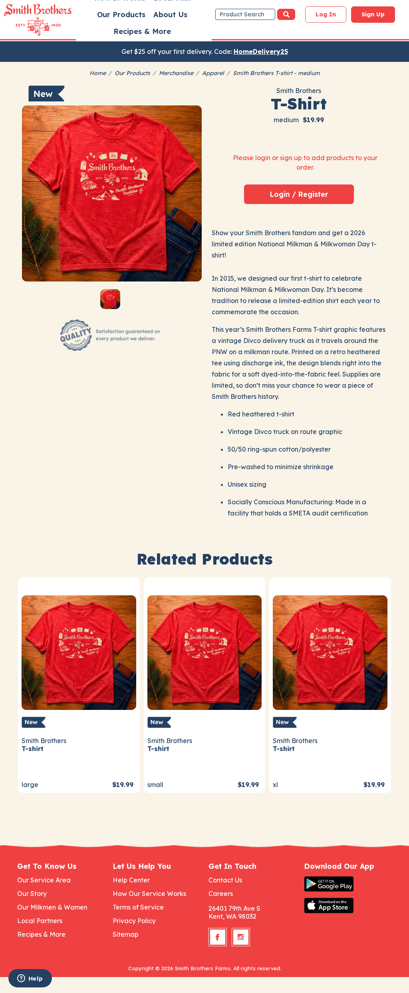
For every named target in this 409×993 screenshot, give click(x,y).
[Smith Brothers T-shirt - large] (79, 652)
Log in (326, 14)
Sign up (373, 14)
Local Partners (39, 921)
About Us (170, 14)
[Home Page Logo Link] (27, 20)
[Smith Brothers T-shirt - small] (204, 652)
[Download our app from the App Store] (348, 905)
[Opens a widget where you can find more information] (30, 979)
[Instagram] (240, 937)
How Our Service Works (149, 894)
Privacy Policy (134, 921)
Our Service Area (44, 880)
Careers (220, 894)
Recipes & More (142, 31)
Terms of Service (138, 907)
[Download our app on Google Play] (348, 884)
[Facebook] (217, 937)
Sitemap (126, 934)
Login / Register (299, 194)
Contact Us (225, 880)
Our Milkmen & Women (52, 907)
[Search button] (286, 14)
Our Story (32, 894)
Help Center (131, 880)
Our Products (121, 14)
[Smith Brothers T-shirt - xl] (330, 652)
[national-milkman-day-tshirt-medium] (112, 195)
